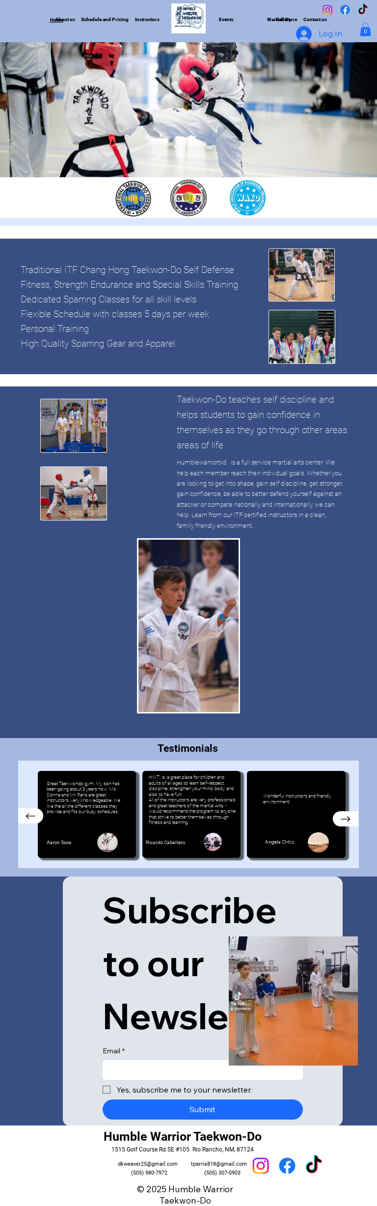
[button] (365, 29)
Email (114, 1050)
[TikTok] (362, 9)
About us (65, 19)
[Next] (346, 819)
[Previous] (30, 815)
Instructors (147, 19)
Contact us (315, 19)
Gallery (283, 19)
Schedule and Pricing (105, 19)
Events (226, 19)
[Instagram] (327, 9)
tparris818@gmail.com (219, 1164)
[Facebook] (345, 9)
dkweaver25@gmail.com (148, 1164)
